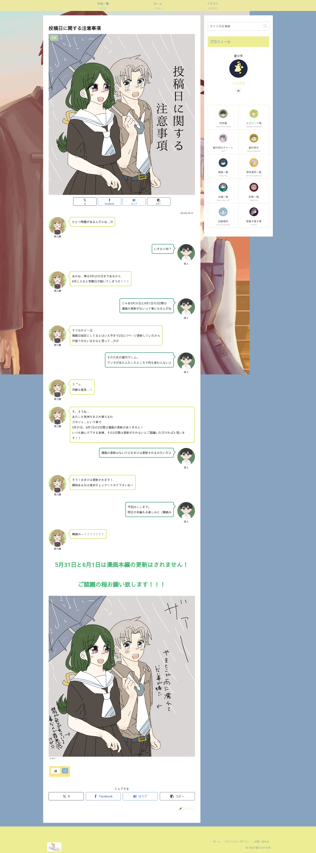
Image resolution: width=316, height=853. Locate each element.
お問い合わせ (261, 841)
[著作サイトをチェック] (238, 90)
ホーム (217, 841)
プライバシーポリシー (237, 841)
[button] (158, 201)
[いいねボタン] (55, 770)
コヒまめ (238, 82)
